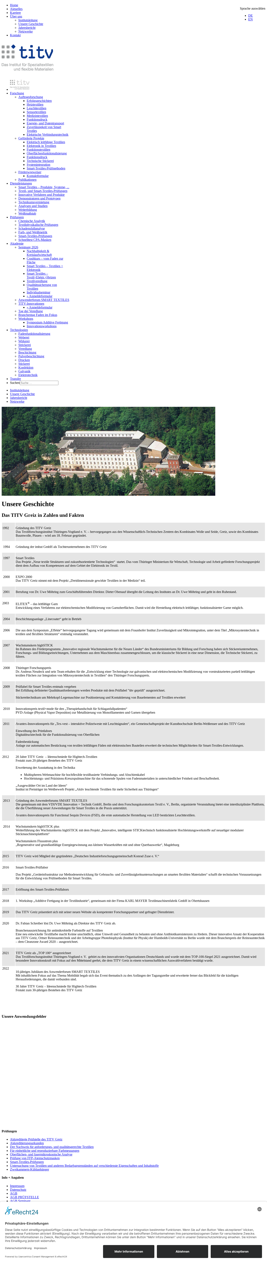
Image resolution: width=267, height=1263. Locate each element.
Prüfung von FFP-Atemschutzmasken (35, 1158)
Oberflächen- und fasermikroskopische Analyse (41, 1154)
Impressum (17, 1186)
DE (250, 15)
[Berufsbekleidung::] (133, 1044)
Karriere (15, 12)
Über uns (16, 16)
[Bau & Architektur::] (133, 1059)
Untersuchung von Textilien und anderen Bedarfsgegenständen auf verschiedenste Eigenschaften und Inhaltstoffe (84, 1165)
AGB (13, 1193)
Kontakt (15, 35)
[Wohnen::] (133, 1117)
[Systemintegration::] (133, 1088)
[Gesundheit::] (133, 1030)
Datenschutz (18, 1189)
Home (14, 5)
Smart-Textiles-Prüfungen (27, 1162)
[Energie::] (133, 1074)
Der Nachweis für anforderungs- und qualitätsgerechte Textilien (52, 1147)
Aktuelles (16, 9)
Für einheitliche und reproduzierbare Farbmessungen (44, 1150)
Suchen (15, 382)
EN (250, 19)
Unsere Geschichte (30, 24)
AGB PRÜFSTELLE (24, 1197)
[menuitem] (20, 89)
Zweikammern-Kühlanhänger (29, 1169)
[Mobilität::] (133, 1103)
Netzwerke (25, 31)
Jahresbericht (26, 27)
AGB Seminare (20, 1201)
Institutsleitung (28, 20)
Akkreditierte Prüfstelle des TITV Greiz (36, 1139)
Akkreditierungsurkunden (27, 1143)
